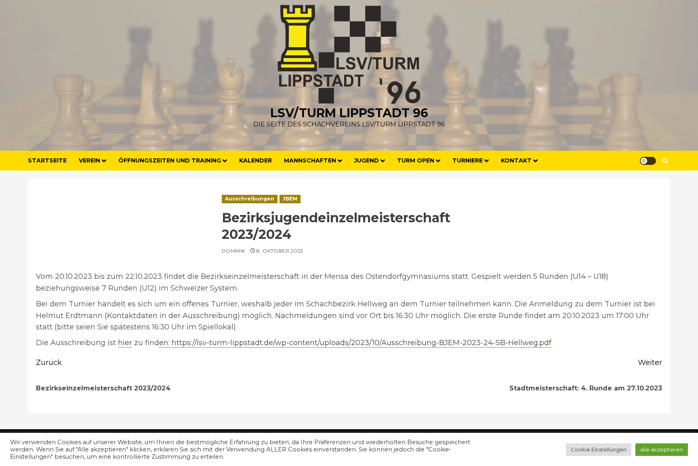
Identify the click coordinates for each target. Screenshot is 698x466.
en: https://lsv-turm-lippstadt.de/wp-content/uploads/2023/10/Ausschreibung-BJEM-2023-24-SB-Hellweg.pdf (355, 342)
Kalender (255, 160)
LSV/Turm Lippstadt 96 (349, 112)
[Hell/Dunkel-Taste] (648, 161)
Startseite (47, 160)
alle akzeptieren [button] (661, 449)
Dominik (233, 251)
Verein (89, 160)
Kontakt (516, 160)
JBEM (290, 199)
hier (125, 342)
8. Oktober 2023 (279, 251)
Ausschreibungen (249, 199)
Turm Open (415, 160)
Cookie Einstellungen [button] (599, 449)
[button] (665, 161)
